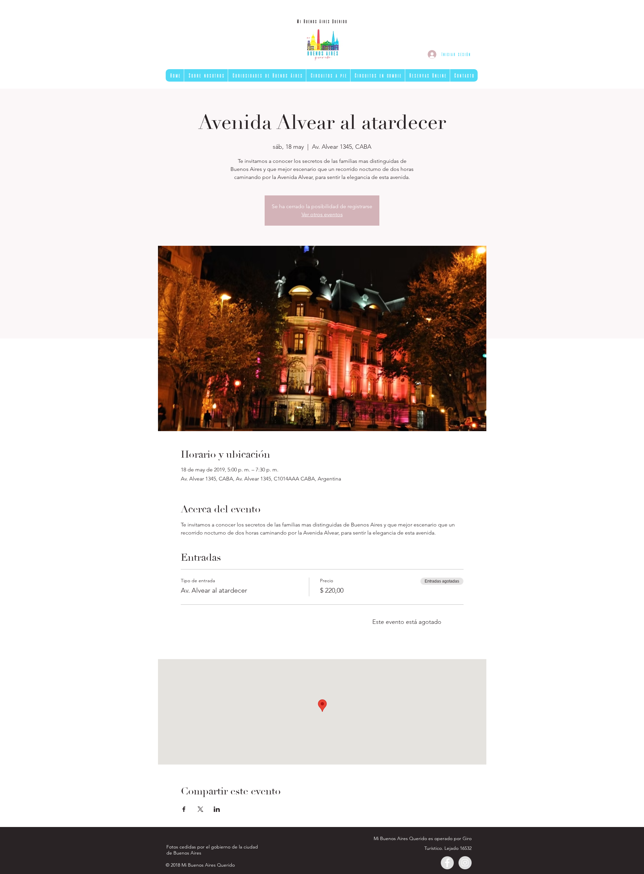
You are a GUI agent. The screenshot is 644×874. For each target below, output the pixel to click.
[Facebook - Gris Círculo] (447, 862)
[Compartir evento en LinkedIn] (217, 809)
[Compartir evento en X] (200, 809)
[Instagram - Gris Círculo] (465, 862)
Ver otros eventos (322, 214)
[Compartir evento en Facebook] (184, 809)
